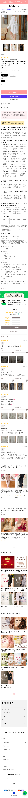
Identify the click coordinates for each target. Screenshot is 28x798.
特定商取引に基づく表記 (8, 769)
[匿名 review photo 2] (12, 359)
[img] (4, 340)
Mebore (15, 795)
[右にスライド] (26, 48)
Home (2, 9)
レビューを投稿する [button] (14, 327)
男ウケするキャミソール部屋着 (7, 650)
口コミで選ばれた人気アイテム (7, 570)
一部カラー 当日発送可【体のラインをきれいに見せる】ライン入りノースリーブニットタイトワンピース (8, 490)
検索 (4, 756)
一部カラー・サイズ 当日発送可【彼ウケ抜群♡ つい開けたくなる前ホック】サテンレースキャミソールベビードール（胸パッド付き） (8, 536)
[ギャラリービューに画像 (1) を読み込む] (7, 47)
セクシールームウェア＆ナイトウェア (7, 631)
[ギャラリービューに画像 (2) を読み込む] (14, 47)
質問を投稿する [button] (14, 331)
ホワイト (5, 75)
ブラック (13, 75)
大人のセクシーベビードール (20, 631)
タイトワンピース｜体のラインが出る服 (20, 589)
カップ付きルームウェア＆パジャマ (20, 650)
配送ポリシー (6, 759)
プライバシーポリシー (8, 762)
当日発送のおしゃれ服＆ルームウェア (20, 570)
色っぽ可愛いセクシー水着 (7, 668)
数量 (2, 84)
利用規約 (5, 766)
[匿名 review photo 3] (20, 359)
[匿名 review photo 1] (4, 359)
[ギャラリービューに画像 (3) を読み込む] (21, 47)
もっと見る (3, 470)
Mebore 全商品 (8, 9)
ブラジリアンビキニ (20, 667)
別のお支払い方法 (14, 99)
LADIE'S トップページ (8, 749)
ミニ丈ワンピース (19, 606)
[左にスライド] (1, 48)
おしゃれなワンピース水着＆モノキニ (7, 686)
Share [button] (4, 288)
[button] (1, 6)
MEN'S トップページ (8, 753)
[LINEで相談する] (25, 793)
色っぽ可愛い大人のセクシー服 (7, 589)
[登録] (23, 778)
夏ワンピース (5, 606)
